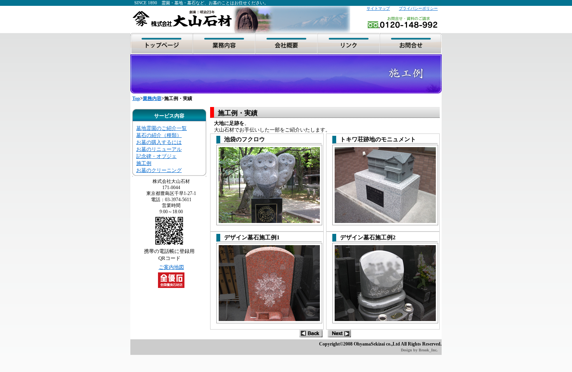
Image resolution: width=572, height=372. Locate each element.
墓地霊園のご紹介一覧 (161, 128)
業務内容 (152, 98)
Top (136, 98)
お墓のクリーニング (159, 170)
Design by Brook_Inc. (419, 350)
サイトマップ (378, 8)
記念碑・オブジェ (156, 156)
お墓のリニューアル (159, 149)
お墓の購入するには (159, 142)
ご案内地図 (171, 267)
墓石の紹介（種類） (159, 135)
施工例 (143, 163)
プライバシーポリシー (418, 8)
